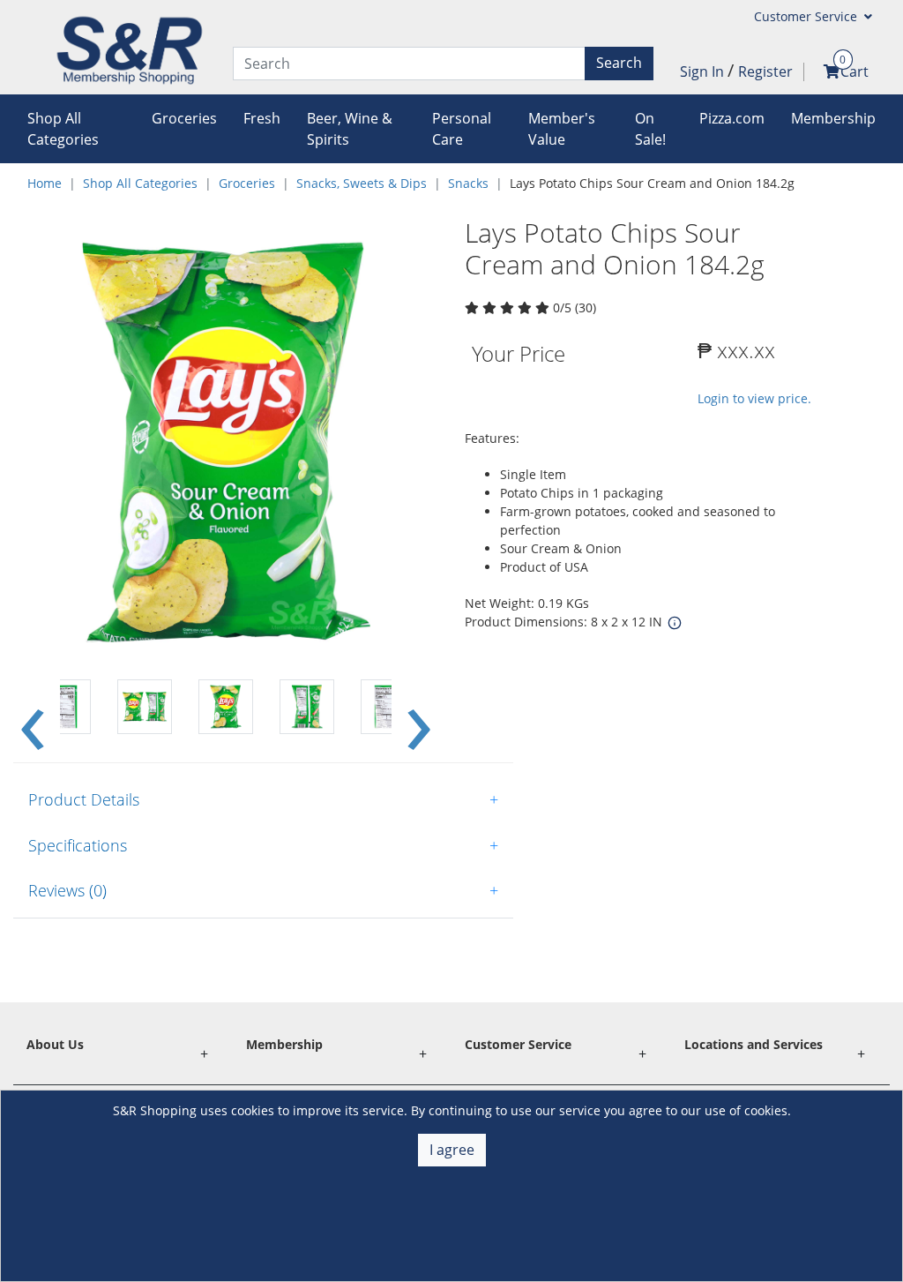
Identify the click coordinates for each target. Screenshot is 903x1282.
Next (419, 707)
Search (619, 62)
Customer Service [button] (807, 16)
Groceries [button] (184, 118)
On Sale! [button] (650, 129)
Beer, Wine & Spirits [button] (349, 129)
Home (44, 183)
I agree (451, 1149)
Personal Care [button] (461, 129)
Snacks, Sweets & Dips (361, 183)
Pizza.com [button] (732, 118)
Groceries (247, 183)
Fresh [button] (261, 118)
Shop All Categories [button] (63, 129)
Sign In (704, 71)
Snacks (468, 183)
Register (765, 71)
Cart (854, 71)
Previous (33, 707)
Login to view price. (754, 398)
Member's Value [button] (561, 129)
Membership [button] (833, 118)
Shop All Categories (140, 183)
